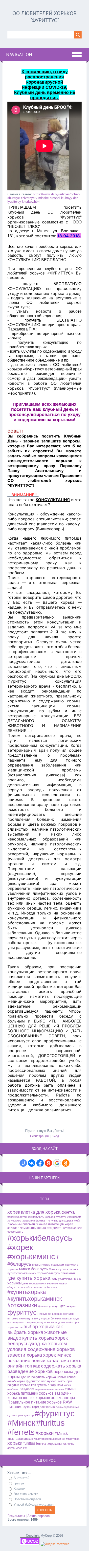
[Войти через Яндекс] (48, 1163)
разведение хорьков (30, 1371)
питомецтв (56, 1224)
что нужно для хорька (59, 1220)
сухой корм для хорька (39, 1407)
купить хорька (38, 1338)
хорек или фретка (33, 1220)
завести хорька (24, 1355)
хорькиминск (57, 1443)
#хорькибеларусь (39, 1237)
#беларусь (19, 1264)
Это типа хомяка (26, 1494)
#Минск (21, 1422)
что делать (54, 1228)
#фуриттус (55, 1413)
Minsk (53, 1269)
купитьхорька (68, 1269)
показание (18, 1360)
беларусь (39, 1269)
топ (28, 1366)
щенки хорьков (36, 1398)
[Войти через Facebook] (40, 1163)
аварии (71, 1306)
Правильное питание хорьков (34, 1402)
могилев (68, 1313)
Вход (55, 1136)
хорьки (14, 1443)
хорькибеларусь (48, 1273)
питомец (12, 1318)
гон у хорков (42, 1318)
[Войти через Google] (57, 1163)
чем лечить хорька (33, 1228)
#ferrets (21, 1432)
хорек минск (57, 1355)
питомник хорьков (37, 1393)
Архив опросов (38, 1516)
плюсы (36, 1264)
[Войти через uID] (23, 1163)
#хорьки (45, 1433)
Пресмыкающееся (27, 1499)
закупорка (27, 1389)
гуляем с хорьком (53, 1264)
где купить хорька (28, 1278)
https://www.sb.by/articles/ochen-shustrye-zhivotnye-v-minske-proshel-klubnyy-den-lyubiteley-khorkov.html (43, 197)
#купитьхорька (26, 1292)
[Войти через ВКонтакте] (31, 1163)
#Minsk (61, 1433)
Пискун (42, 1313)
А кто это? (21, 1478)
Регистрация (39, 1136)
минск (24, 1269)
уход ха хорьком (48, 1343)
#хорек (20, 1247)
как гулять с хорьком (47, 1385)
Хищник (19, 1488)
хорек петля (14, 1327)
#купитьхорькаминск (34, 1299)
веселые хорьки (57, 1283)
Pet (25, 1447)
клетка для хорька (41, 1212)
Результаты (16, 1516)
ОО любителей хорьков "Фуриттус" (44, 17)
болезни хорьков (61, 1318)
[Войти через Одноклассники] (65, 1163)
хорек (13, 1212)
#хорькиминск (33, 1256)
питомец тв (26, 1318)
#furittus (50, 1422)
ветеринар (69, 1227)
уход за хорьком (47, 1322)
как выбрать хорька (35, 1329)
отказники (68, 1273)
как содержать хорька (57, 1366)
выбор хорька (39, 1326)
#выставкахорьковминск (49, 1438)
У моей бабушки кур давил (34, 1504)
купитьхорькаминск (21, 1273)
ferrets (41, 1443)
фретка (68, 1212)
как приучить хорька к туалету (47, 1216)
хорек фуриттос (28, 1381)
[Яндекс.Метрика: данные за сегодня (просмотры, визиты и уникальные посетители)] (55, 1544)
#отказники (22, 1305)
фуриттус (22, 1312)
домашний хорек (68, 1322)
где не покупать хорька (38, 1377)
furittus (29, 1443)
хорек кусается (17, 1216)
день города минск (34, 1283)
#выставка (72, 1438)
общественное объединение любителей (32, 1287)
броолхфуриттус (48, 1306)
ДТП (63, 1306)
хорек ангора (63, 1398)
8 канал (41, 1224)
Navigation (19, 54)
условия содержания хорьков (41, 1349)
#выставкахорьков (20, 1439)
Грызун (19, 1483)
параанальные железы (49, 1389)
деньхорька (55, 1313)
